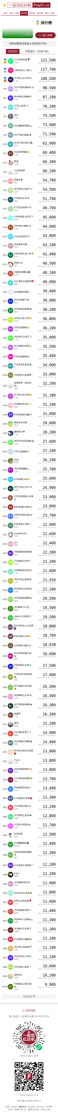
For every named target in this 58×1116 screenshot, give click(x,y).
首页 (5, 13)
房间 (47, 13)
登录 (53, 13)
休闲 (17, 13)
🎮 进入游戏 (45, 35)
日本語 (49, 1106)
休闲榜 (40, 13)
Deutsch (41, 1106)
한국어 (11, 1109)
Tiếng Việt (45, 1109)
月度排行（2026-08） (37, 51)
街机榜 (32, 13)
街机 (11, 13)
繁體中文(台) (20, 1109)
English (14, 1106)
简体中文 (23, 1106)
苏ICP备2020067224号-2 (29, 1101)
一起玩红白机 (20, 5)
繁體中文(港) (33, 1109)
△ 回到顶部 (29, 1010)
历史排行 (13, 51)
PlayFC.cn (41, 5)
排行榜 (24, 13)
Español (32, 1106)
